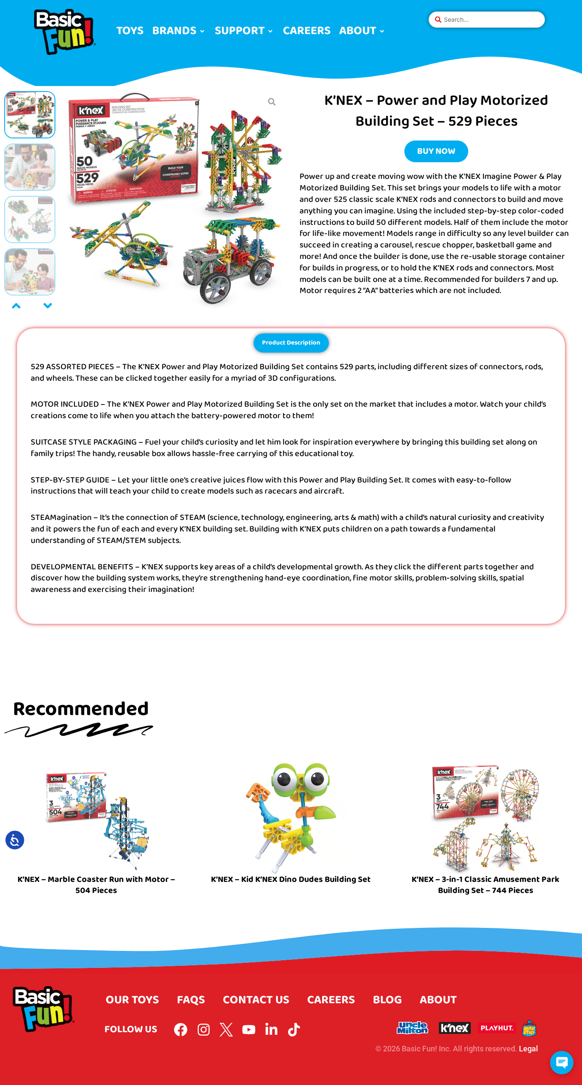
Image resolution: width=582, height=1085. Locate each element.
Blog (387, 1000)
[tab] (291, 343)
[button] (179, 31)
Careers (331, 1000)
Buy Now (436, 151)
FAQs (191, 1000)
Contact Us (256, 1000)
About (438, 1000)
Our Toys (132, 1000)
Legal (528, 1048)
